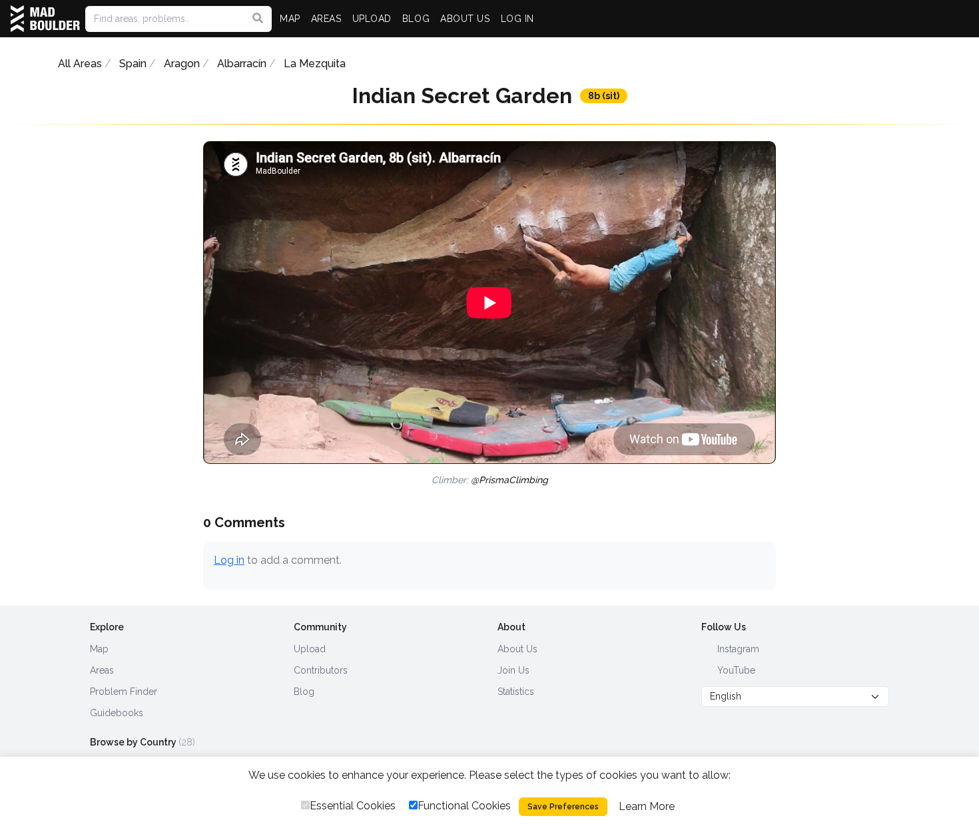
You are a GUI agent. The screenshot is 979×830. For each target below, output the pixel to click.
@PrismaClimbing (509, 480)
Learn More (647, 806)
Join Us (513, 670)
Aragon (182, 63)
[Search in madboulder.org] (258, 18)
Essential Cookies (353, 805)
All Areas (80, 63)
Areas (102, 670)
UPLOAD (372, 18)
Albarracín (241, 63)
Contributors (321, 670)
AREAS (326, 18)
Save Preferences (563, 806)
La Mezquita (315, 63)
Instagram (737, 649)
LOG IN (517, 18)
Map (99, 649)
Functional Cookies (464, 805)
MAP (290, 18)
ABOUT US (465, 18)
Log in (229, 560)
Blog (304, 691)
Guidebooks (116, 713)
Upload (310, 649)
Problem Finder (123, 691)
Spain (133, 63)
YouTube (735, 670)
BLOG (416, 18)
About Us (517, 649)
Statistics (515, 691)
